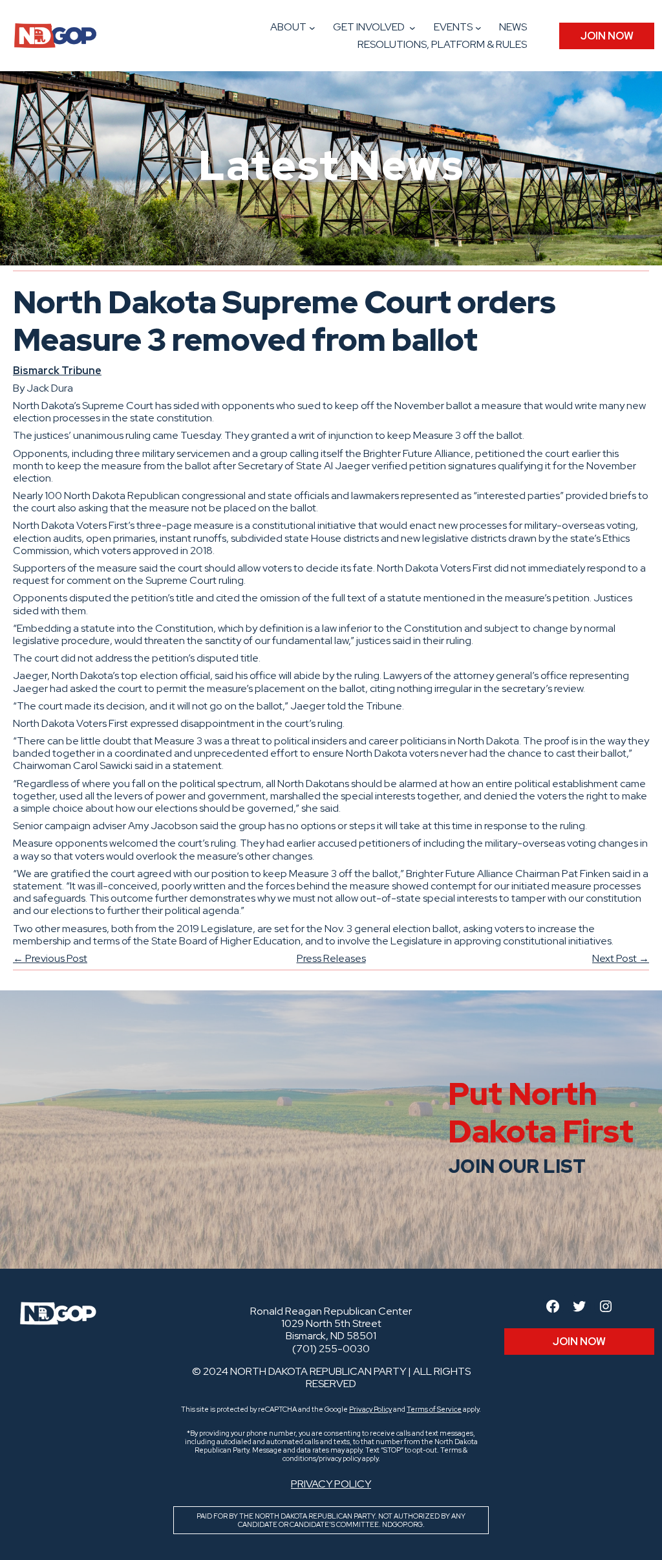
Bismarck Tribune (57, 370)
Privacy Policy (370, 1409)
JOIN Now (607, 36)
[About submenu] (312, 28)
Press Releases (331, 958)
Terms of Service (434, 1409)
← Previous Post (50, 958)
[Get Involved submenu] (412, 28)
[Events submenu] (478, 28)
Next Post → (620, 958)
